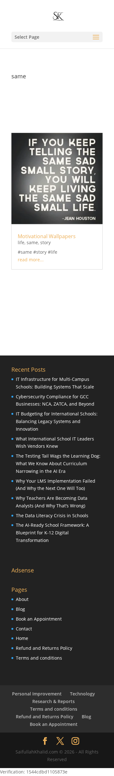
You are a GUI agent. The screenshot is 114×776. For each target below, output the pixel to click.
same (32, 242)
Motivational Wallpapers (47, 236)
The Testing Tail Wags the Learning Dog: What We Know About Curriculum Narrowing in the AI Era (58, 463)
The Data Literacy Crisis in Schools (52, 515)
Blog (20, 609)
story (45, 242)
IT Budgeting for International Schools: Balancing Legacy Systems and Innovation (57, 421)
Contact (24, 629)
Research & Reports (53, 701)
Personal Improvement (37, 694)
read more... (31, 260)
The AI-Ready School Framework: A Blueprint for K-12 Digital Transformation (52, 532)
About (22, 599)
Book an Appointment (39, 619)
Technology (82, 694)
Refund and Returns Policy (44, 648)
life (21, 242)
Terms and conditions (39, 658)
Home (22, 638)
